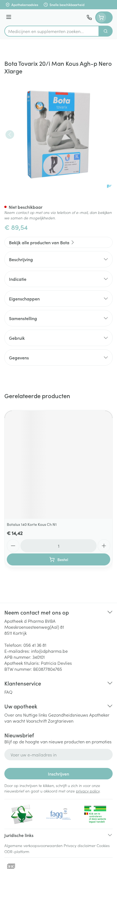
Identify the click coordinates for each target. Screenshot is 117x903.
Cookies (103, 845)
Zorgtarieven (60, 721)
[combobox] (51, 31)
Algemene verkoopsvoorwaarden (33, 845)
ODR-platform (16, 851)
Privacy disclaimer (80, 845)
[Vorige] (9, 134)
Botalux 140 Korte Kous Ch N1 (32, 524)
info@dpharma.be (49, 651)
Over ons (13, 715)
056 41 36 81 (34, 645)
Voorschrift (36, 721)
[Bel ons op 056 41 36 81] (89, 17)
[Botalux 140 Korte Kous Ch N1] (58, 465)
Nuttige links (35, 715)
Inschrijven (58, 774)
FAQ (8, 692)
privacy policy (88, 791)
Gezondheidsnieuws (68, 715)
